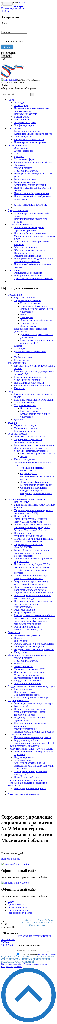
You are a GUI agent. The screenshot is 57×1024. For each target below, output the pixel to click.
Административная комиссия (30, 184)
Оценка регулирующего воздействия (34, 643)
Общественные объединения (29, 250)
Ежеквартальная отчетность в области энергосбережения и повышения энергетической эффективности (34, 618)
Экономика (20, 165)
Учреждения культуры (26, 428)
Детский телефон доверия (34, 482)
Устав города (21, 105)
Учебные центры (29, 323)
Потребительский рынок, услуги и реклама (31, 748)
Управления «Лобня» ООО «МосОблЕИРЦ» (28, 546)
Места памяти (21, 119)
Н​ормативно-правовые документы (32, 737)
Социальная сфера (24, 159)
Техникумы (26, 317)
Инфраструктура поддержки (29, 672)
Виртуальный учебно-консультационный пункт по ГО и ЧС (34, 741)
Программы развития (25, 114)
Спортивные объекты (25, 402)
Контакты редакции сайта (11, 964)
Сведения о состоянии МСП (29, 669)
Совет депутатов (23, 136)
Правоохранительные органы (30, 142)
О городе (19, 102)
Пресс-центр (14, 270)
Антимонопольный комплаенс (30, 204)
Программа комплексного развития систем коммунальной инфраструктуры (33, 604)
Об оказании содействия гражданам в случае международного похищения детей (36, 491)
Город (11, 99)
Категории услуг (23, 689)
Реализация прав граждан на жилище (34, 445)
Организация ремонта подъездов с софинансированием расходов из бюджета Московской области (32, 527)
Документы (20, 419)
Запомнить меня (14, 41)
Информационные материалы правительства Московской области (33, 277)
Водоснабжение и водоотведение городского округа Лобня (32, 551)
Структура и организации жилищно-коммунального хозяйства (34, 540)
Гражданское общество (20, 224)
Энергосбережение (24, 612)
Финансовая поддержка (27, 675)
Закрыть (6, 56)
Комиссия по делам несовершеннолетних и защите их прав (32, 462)
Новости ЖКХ (22, 501)
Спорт (17, 153)
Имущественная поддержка (29, 677)
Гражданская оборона (25, 182)
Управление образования (27, 300)
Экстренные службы (25, 122)
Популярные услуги (25, 692)
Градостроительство (25, 179)
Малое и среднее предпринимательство (26, 169)
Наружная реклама (24, 757)
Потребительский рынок (27, 777)
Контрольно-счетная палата (29, 139)
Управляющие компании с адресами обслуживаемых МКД (33, 512)
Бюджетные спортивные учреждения (34, 399)
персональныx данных (47, 954)
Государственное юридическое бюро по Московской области (33, 260)
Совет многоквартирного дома (30, 587)
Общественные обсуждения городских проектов (29, 229)
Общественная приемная (27, 255)
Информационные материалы (30, 788)
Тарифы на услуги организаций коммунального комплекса (31, 577)
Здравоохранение (23, 150)
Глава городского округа (27, 131)
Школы (24, 314)
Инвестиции (21, 641)
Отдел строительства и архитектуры (33, 703)
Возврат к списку (10, 858)
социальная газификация (27, 624)
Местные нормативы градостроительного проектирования (34, 730)
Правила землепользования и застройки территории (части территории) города (30, 712)
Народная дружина (24, 253)
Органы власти (16, 128)
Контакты (19, 388)
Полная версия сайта (12, 8)
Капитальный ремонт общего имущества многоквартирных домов (34, 591)
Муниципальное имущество (29, 646)
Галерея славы (21, 116)
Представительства (18, 210)
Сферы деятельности (19, 145)
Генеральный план (24, 706)
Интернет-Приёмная (12, 61)
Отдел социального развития (29, 436)
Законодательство (23, 666)
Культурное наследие (25, 431)
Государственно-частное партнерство (34, 649)
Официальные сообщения (28, 272)
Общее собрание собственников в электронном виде (32, 597)
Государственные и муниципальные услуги (31, 686)
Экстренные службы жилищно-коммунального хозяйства (31, 520)
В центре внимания (24, 297)
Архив (23, 456)
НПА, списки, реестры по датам (37, 453)
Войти (5, 11)
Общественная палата (26, 247)
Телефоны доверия (24, 125)
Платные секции (29, 411)
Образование (21, 148)
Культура (19, 156)
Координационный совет (27, 680)
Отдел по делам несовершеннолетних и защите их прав (37, 476)
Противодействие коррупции (30, 233)
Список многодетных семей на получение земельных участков (31, 449)
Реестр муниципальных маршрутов (33, 697)
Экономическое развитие (27, 635)
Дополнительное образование (36, 320)
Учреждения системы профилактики (32, 469)
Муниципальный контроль (28, 536)
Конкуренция (21, 652)
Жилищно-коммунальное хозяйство (33, 162)
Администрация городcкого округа (33, 133)
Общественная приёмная (27, 683)
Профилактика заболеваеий (29, 382)
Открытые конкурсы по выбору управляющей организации (31, 582)
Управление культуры (26, 425)
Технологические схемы (27, 694)
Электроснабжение (24, 609)
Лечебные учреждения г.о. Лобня (32, 385)
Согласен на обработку (38, 954)
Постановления (22, 533)
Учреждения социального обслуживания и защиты (28, 441)
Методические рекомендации (36, 484)
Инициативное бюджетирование (31, 193)
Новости (18, 638)
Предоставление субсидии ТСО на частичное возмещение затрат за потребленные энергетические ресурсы (33, 568)
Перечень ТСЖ (22, 516)
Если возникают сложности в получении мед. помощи (30, 378)
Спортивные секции (25, 405)
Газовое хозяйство (24, 555)
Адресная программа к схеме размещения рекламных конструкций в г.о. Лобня (34, 766)
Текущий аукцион (23, 760)
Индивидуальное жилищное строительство (29, 719)
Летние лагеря (28, 326)
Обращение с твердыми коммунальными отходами (28, 628)
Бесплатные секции (30, 408)
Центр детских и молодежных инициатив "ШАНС (36, 341)
